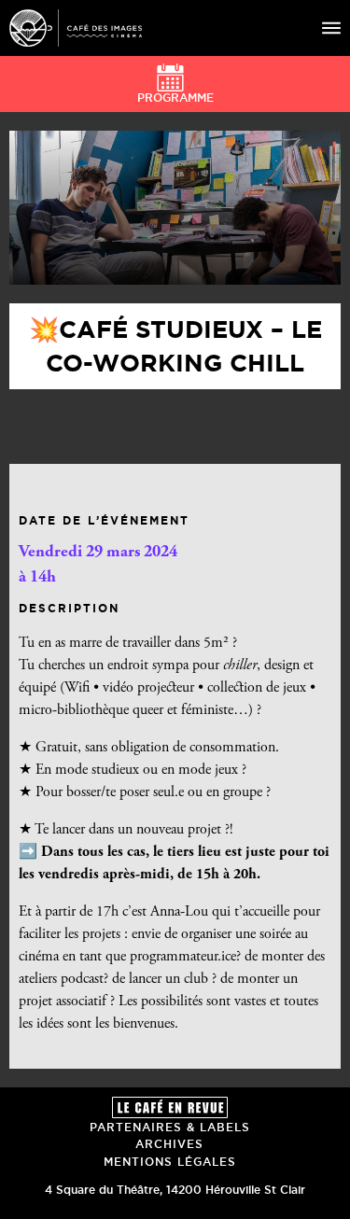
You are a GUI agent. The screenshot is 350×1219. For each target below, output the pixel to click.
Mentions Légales (170, 1162)
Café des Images (75, 28)
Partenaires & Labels (170, 1127)
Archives (169, 1144)
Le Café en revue (170, 1107)
